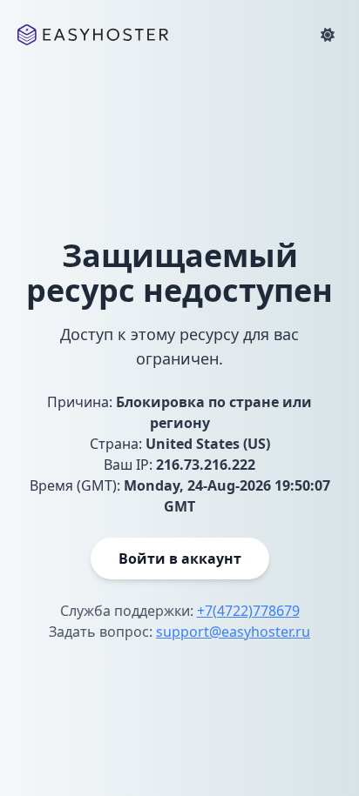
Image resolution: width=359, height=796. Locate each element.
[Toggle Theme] (328, 34)
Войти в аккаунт (180, 558)
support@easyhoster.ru (233, 631)
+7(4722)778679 (248, 610)
